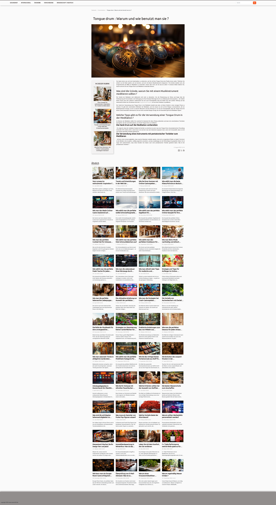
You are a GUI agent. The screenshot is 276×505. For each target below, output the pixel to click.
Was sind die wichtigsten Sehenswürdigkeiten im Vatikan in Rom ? (102, 417)
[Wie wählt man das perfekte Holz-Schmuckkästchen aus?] (126, 231)
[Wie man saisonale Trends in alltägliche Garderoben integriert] (103, 348)
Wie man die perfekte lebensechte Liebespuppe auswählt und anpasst (102, 300)
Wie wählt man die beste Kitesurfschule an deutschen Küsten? (172, 183)
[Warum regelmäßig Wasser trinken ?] (172, 465)
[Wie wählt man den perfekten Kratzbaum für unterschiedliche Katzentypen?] (149, 231)
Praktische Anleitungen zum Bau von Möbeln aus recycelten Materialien (149, 329)
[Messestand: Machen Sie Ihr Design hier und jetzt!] (103, 436)
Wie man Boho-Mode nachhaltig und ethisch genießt (170, 242)
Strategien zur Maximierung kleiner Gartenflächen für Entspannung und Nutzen (126, 329)
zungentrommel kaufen (145, 102)
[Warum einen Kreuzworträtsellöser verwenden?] (149, 465)
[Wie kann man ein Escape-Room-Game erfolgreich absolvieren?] (103, 465)
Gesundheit (14, 2)
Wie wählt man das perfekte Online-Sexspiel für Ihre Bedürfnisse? (172, 213)
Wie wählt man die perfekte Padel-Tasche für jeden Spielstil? (103, 271)
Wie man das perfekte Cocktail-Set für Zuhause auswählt (102, 242)
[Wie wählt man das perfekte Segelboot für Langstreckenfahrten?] (149, 202)
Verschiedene (48, 2)
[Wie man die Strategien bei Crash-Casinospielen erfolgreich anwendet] (149, 289)
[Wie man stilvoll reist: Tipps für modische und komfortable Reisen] (149, 260)
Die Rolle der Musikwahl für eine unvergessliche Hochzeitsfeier (103, 329)
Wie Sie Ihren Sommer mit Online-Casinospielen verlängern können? (102, 148)
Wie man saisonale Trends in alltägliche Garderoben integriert (103, 359)
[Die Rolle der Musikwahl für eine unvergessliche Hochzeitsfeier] (103, 319)
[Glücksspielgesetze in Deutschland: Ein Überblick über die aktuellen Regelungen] (103, 377)
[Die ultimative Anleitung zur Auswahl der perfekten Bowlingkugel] (126, 289)
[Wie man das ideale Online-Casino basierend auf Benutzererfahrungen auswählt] (103, 202)
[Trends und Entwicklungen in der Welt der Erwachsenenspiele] (102, 116)
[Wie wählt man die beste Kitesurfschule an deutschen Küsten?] (172, 172)
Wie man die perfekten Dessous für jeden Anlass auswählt (171, 329)
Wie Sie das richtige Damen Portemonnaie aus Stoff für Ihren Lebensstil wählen (149, 359)
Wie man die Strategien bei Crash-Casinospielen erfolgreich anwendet (149, 300)
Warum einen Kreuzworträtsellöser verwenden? (147, 476)
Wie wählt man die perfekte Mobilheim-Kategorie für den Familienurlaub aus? (126, 359)
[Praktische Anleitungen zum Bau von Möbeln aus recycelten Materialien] (149, 319)
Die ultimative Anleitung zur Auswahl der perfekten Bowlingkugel (126, 300)
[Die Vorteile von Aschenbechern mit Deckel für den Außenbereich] (172, 289)
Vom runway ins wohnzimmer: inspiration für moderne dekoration (102, 104)
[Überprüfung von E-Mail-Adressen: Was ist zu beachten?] (126, 465)
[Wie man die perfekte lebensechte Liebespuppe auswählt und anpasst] (103, 289)
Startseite (93, 10)
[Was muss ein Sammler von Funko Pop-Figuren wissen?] (126, 406)
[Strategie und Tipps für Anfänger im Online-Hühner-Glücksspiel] (172, 260)
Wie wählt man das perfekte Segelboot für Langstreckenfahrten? (149, 213)
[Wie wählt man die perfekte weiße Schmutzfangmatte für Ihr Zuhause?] (126, 202)
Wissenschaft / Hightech (65, 2)
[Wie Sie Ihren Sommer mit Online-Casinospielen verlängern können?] (102, 138)
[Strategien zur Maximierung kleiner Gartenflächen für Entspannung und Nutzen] (126, 319)
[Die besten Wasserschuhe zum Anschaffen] (172, 377)
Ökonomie (37, 2)
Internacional (26, 2)
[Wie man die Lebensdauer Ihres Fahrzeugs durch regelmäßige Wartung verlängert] (126, 260)
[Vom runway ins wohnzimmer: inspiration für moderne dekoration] (102, 93)
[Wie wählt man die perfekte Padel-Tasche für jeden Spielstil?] (103, 260)
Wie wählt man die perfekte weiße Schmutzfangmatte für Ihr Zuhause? (126, 213)
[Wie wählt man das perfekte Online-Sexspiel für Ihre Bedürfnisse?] (172, 202)
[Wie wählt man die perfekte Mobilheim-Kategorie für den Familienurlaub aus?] (126, 348)
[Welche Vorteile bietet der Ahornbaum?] (149, 406)
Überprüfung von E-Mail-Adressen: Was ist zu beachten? (125, 476)
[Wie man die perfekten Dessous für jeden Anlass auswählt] (172, 319)
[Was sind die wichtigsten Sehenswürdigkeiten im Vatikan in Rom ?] (103, 406)
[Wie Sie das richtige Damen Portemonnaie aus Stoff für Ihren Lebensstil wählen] (149, 348)
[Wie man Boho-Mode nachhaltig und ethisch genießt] (172, 231)
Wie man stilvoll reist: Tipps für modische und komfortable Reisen (149, 271)
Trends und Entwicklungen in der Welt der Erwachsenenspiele (102, 126)
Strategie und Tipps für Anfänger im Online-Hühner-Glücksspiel (170, 271)
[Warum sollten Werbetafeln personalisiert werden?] (172, 406)
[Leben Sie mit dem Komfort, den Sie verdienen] (149, 436)
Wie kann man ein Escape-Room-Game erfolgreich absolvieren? (102, 476)
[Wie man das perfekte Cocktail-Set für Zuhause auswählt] (103, 231)
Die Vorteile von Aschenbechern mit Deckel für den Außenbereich (172, 300)
